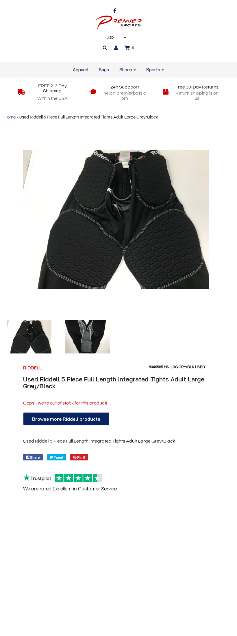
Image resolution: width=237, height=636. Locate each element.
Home (10, 117)
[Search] (105, 48)
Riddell (32, 368)
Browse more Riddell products (66, 419)
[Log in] (116, 48)
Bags (104, 69)
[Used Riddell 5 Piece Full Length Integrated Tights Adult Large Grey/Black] (29, 337)
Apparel (80, 69)
